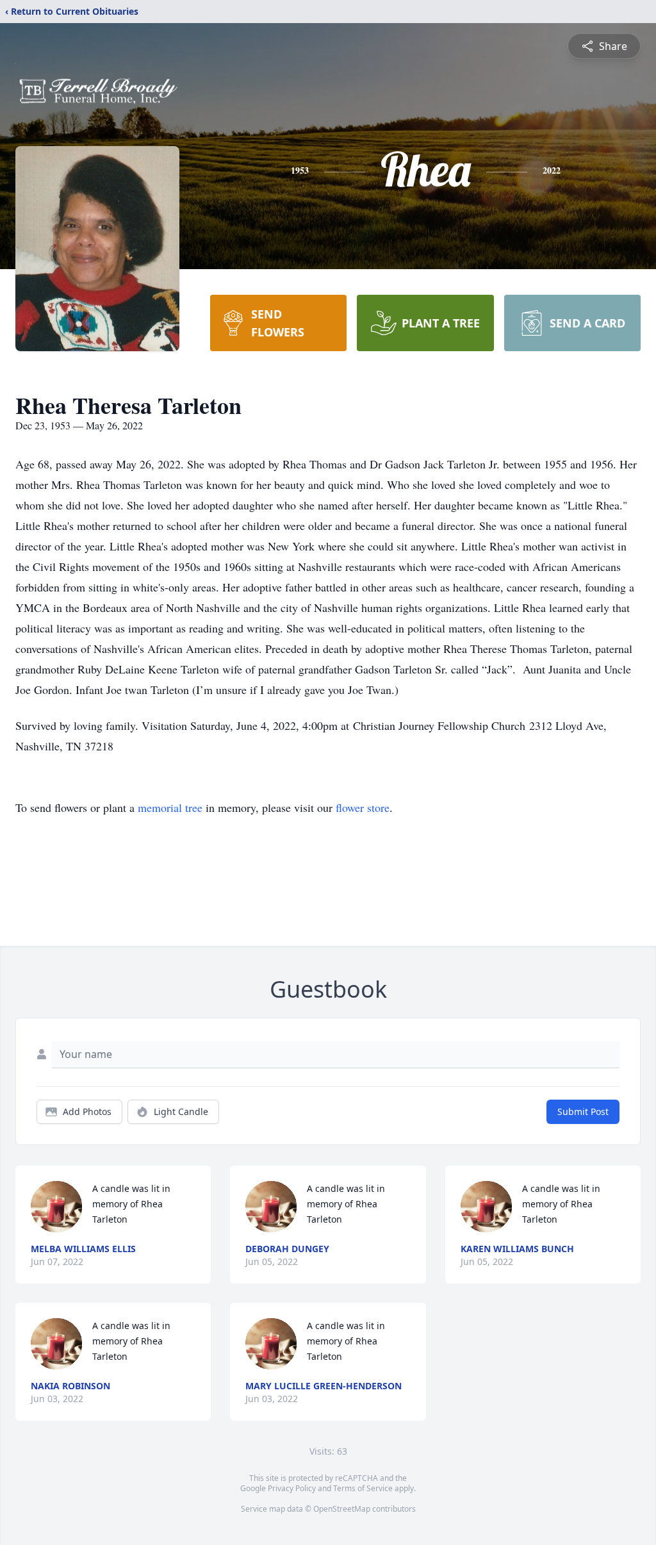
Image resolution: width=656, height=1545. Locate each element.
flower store (363, 807)
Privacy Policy (292, 1488)
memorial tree (170, 807)
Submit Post (583, 1111)
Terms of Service (363, 1488)
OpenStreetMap (341, 1508)
